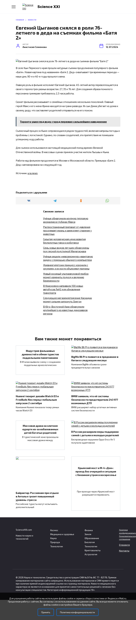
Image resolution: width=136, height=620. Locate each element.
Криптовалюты (93, 550)
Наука (53, 538)
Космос (54, 530)
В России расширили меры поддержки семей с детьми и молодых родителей (95, 433)
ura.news (33, 173)
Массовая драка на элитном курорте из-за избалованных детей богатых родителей (40, 429)
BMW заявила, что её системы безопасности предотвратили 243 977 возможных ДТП (94, 399)
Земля (88, 534)
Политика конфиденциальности (77, 612)
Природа (55, 542)
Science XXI (48, 6)
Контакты (124, 550)
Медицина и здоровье (62, 534)
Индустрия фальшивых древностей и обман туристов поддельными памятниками (40, 354)
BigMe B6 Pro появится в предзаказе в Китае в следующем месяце (94, 358)
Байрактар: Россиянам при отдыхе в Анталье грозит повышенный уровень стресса (37, 496)
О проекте (124, 545)
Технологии (56, 546)
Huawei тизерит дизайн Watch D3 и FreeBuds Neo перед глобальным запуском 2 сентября (37, 399)
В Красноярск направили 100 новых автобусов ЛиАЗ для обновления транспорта (63, 289)
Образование (92, 538)
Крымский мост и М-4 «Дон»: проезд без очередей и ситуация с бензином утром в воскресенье (95, 471)
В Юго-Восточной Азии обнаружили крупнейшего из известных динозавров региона (65, 310)
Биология (90, 542)
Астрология (91, 554)
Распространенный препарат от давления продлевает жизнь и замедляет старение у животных (67, 230)
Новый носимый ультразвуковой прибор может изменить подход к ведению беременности (66, 277)
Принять (45, 612)
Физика (89, 530)
